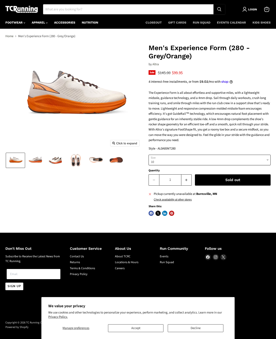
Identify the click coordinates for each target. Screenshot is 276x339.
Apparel (39, 22)
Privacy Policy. (58, 317)
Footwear (14, 22)
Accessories (64, 22)
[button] (15, 160)
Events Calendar (231, 22)
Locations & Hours (126, 262)
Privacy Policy (79, 274)
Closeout (154, 22)
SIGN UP (14, 286)
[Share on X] (158, 213)
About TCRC (122, 256)
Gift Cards (177, 22)
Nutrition (90, 22)
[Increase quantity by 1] (186, 179)
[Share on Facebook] (151, 213)
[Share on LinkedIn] (164, 213)
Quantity (154, 170)
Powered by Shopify (16, 327)
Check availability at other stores (173, 199)
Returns (75, 262)
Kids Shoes (261, 22)
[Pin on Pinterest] (171, 213)
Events (164, 256)
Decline (196, 328)
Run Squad (201, 22)
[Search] (219, 9)
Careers (120, 268)
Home (9, 36)
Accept (135, 328)
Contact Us (77, 256)
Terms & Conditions (82, 268)
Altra (155, 64)
